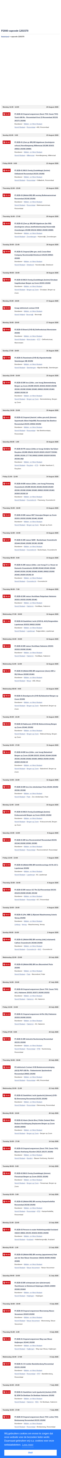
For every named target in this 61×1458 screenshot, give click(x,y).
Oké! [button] (30, 1452)
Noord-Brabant (20, 127)
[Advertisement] (30, 71)
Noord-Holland (20, 314)
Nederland (5, 36)
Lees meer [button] (27, 1444)
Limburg (17, 924)
